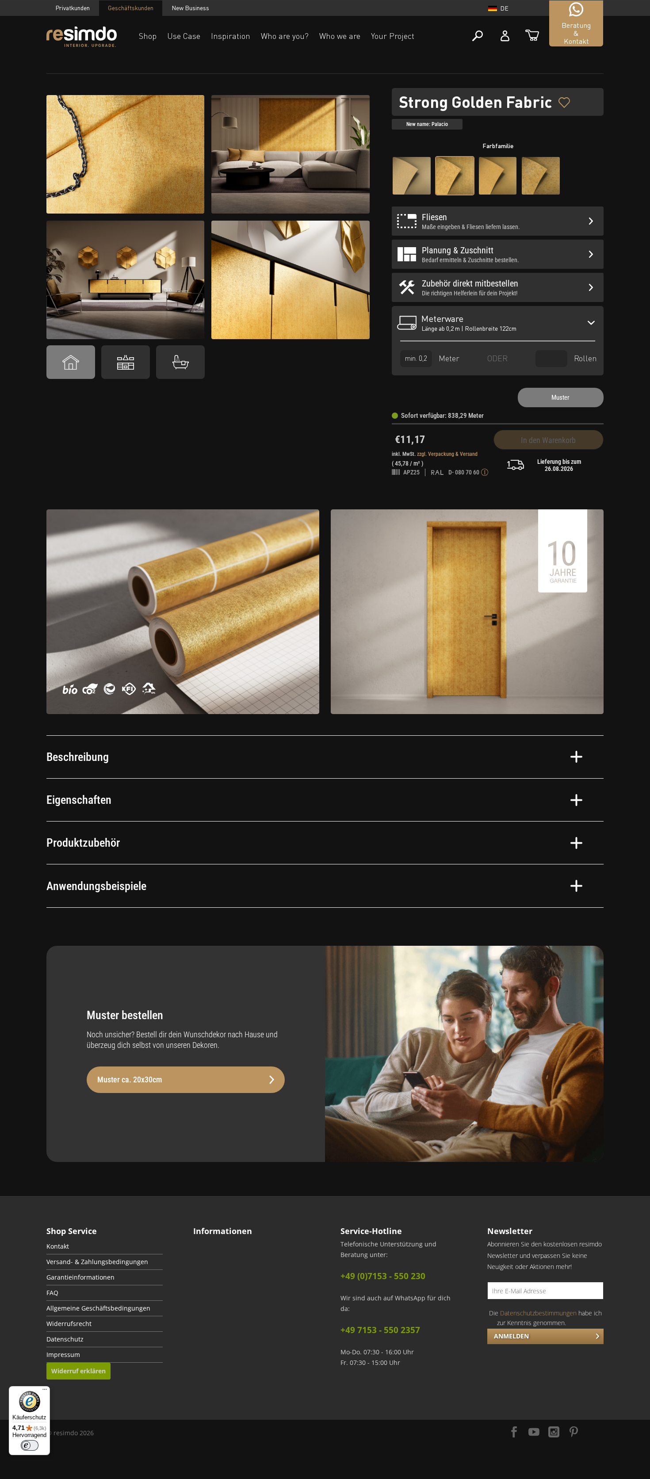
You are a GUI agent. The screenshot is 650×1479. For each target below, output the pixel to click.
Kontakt (57, 1246)
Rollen (584, 358)
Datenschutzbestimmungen (538, 1313)
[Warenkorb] (532, 36)
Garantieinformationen (80, 1277)
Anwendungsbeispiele (96, 886)
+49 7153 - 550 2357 (380, 1330)
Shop (148, 36)
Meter (447, 358)
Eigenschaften (78, 799)
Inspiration (230, 36)
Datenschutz (65, 1339)
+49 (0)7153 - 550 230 (382, 1276)
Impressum (63, 1355)
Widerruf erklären (78, 1371)
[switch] (29, 1445)
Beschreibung (77, 757)
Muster (560, 397)
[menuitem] (104, 1246)
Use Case (183, 36)
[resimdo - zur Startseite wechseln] (81, 37)
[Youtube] (533, 1432)
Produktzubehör (83, 842)
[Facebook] (514, 1432)
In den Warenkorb (548, 440)
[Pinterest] (573, 1432)
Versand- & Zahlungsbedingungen (97, 1262)
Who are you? (285, 36)
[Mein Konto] (505, 36)
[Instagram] (553, 1432)
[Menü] (44, 1391)
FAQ (52, 1293)
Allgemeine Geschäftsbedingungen (98, 1308)
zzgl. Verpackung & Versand (447, 454)
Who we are (339, 36)
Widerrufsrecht (69, 1324)
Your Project (392, 36)
